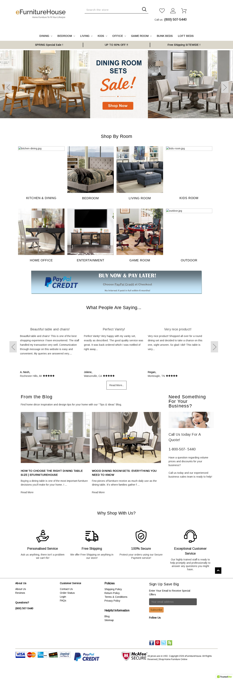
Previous (8, 87)
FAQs (63, 600)
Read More (27, 492)
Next (224, 87)
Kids (101, 35)
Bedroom (65, 35)
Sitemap (109, 620)
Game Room (140, 35)
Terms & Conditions (115, 596)
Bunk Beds (165, 35)
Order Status (67, 592)
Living (85, 35)
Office (118, 35)
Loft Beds (186, 35)
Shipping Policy (113, 589)
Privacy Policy (112, 600)
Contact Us (66, 589)
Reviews (20, 592)
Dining (44, 35)
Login (63, 596)
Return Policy (112, 593)
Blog (107, 616)
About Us (20, 589)
